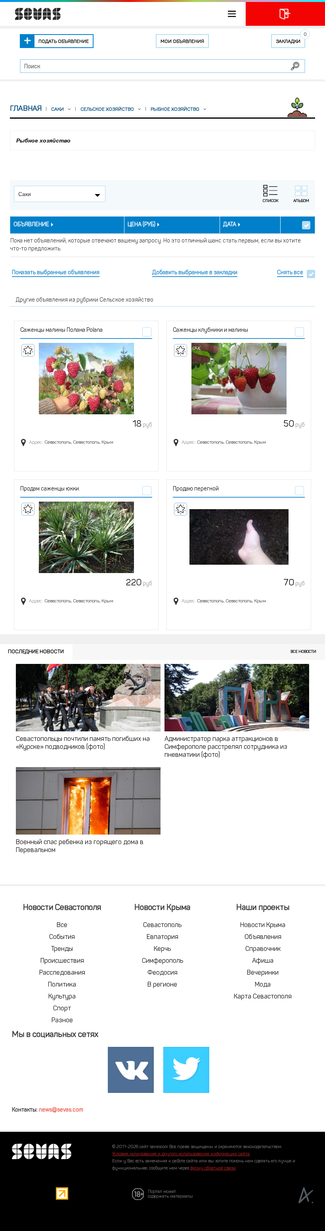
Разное (62, 1020)
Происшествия (62, 961)
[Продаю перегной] (239, 537)
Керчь (162, 949)
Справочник (263, 949)
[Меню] (122, 14)
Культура (62, 997)
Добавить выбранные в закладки (194, 273)
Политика (62, 985)
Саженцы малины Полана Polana (61, 330)
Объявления (263, 937)
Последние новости (36, 651)
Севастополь (162, 925)
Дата (229, 225)
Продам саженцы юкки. (50, 489)
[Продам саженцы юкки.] (86, 537)
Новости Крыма (262, 925)
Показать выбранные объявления (55, 273)
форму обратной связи (213, 1168)
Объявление (31, 225)
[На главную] (33, 14)
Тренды (62, 949)
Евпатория (162, 937)
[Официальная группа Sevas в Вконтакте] (131, 1070)
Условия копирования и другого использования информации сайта (181, 1154)
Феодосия (162, 973)
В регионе (162, 985)
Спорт (62, 1009)
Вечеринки (263, 973)
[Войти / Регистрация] (285, 14)
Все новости (303, 652)
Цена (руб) (141, 225)
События (62, 937)
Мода (263, 985)
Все (62, 925)
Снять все (290, 273)
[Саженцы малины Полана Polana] (86, 378)
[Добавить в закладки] (27, 350)
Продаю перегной (196, 489)
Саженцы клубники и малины (210, 330)
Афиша (262, 961)
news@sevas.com (61, 1110)
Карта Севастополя (263, 997)
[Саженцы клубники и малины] (239, 378)
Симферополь (162, 961)
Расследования (62, 973)
